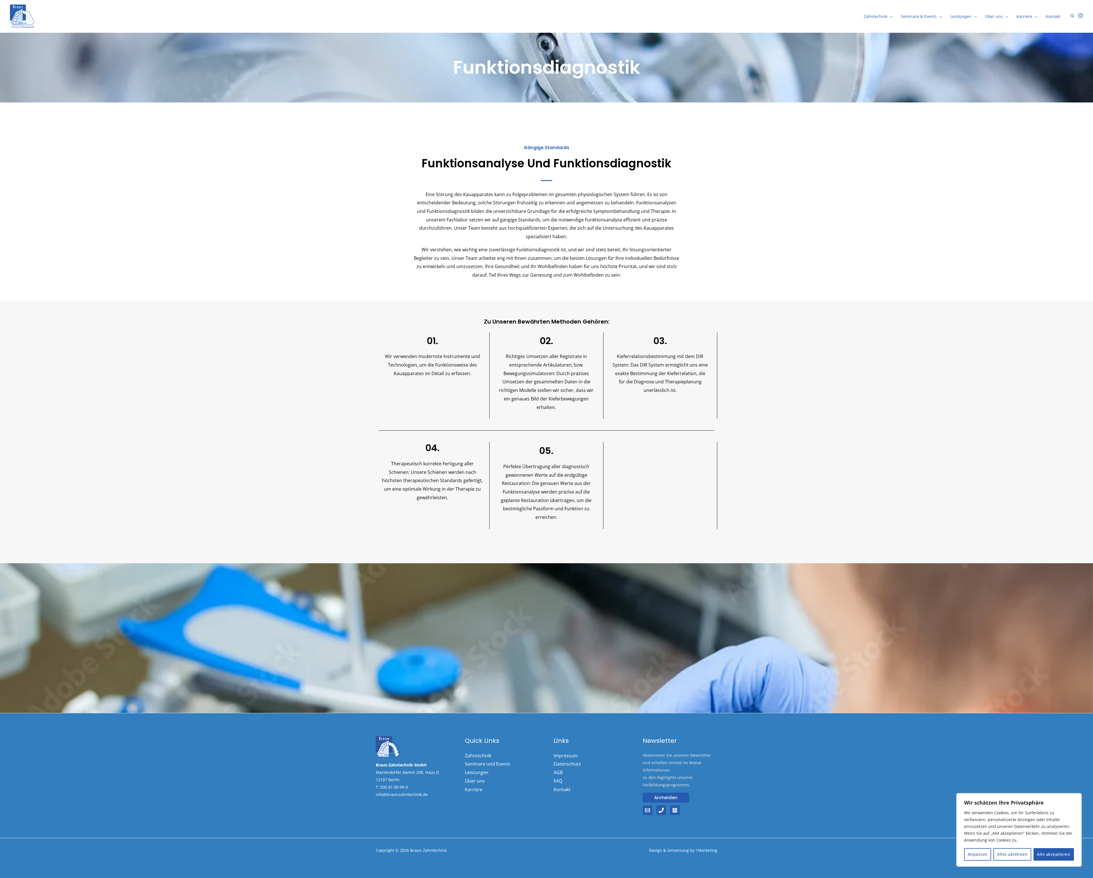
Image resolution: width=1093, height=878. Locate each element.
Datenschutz (567, 764)
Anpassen (978, 854)
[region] (1019, 830)
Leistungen (960, 16)
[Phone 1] (661, 810)
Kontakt (1053, 16)
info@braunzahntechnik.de (402, 794)
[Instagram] (1080, 15)
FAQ (558, 781)
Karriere (1024, 16)
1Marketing (706, 850)
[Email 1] (647, 810)
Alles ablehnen (1012, 854)
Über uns (994, 16)
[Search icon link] (1072, 16)
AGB (558, 772)
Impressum (566, 755)
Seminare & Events (919, 16)
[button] (666, 798)
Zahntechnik (875, 16)
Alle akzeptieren (1053, 854)
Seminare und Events (487, 764)
